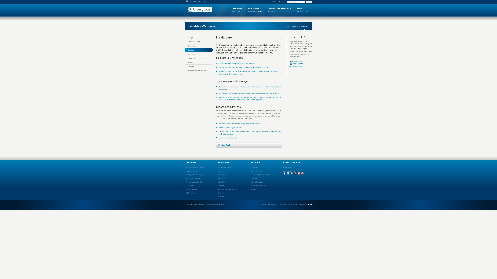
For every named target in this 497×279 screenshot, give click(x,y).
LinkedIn (292, 173)
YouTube (302, 173)
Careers (206, 2)
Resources (282, 2)
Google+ (295, 173)
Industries (295, 26)
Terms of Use (292, 204)
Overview (254, 167)
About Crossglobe (195, 2)
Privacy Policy (272, 204)
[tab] (249, 145)
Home (287, 26)
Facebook (284, 173)
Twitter (288, 173)
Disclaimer (283, 204)
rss (299, 173)
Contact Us (273, 2)
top (311, 205)
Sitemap (301, 204)
